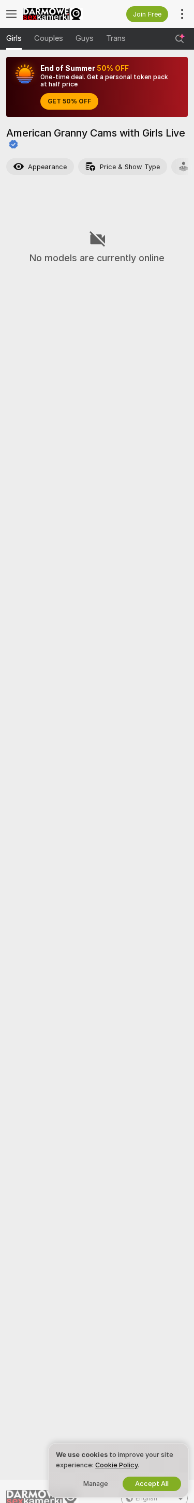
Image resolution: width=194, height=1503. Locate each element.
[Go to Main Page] (60, 14)
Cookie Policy (116, 1465)
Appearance (47, 167)
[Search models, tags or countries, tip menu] (179, 39)
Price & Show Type (130, 167)
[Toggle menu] (11, 14)
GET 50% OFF (69, 101)
